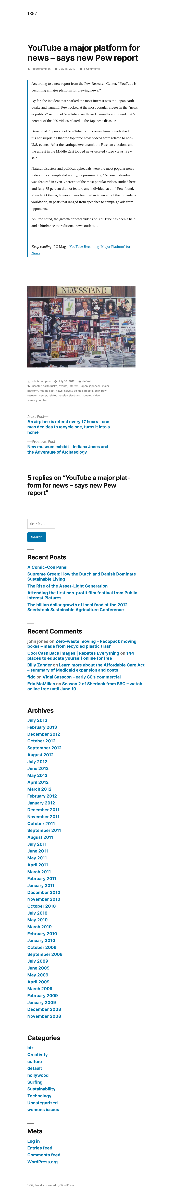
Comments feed (43, 1154)
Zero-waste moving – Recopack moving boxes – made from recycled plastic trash (82, 644)
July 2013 (37, 720)
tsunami (86, 395)
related (52, 395)
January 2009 (41, 1002)
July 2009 (37, 961)
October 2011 (41, 823)
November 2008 (44, 1016)
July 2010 (37, 913)
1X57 (32, 13)
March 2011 (39, 871)
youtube (41, 400)
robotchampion (41, 68)
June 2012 (38, 768)
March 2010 (39, 926)
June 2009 (38, 968)
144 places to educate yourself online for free (80, 656)
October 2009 (41, 947)
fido (31, 676)
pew (97, 390)
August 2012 (40, 754)
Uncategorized (42, 1102)
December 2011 (43, 809)
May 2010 (37, 919)
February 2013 (42, 727)
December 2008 (44, 1009)
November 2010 (43, 899)
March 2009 (39, 988)
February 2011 (41, 878)
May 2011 (37, 857)
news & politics (73, 390)
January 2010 (41, 940)
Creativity (37, 1054)
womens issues (43, 1109)
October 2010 (41, 906)
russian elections (69, 395)
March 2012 (39, 789)
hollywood (38, 1075)
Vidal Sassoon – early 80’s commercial (82, 676)
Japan (84, 386)
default (86, 381)
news (59, 390)
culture (34, 1061)
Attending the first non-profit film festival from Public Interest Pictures (82, 595)
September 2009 (45, 954)
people (88, 390)
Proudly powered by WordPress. (54, 1185)
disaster (36, 386)
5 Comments (92, 68)
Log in (33, 1141)
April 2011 (37, 864)
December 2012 (43, 734)
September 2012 (44, 747)
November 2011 (43, 816)
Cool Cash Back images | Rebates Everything (73, 653)
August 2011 (40, 837)
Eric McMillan (41, 683)
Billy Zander (39, 664)
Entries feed (39, 1147)
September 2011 (44, 830)
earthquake (50, 386)
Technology (39, 1095)
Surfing (35, 1082)
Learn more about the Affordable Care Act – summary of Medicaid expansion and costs (86, 667)
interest (73, 386)
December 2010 (43, 892)
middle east (47, 390)
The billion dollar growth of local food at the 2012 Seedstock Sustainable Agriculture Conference (77, 607)
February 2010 (42, 933)
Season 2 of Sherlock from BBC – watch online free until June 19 (84, 686)
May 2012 (37, 775)
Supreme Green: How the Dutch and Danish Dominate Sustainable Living (81, 576)
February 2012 (42, 796)
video (96, 395)
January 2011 (40, 885)
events (63, 386)
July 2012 (37, 761)
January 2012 (41, 802)
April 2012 (38, 782)
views (31, 400)
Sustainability (41, 1088)
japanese (95, 386)
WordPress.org (42, 1161)
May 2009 (37, 974)
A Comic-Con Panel (47, 567)
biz (30, 1047)
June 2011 (37, 851)
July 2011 (37, 844)
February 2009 (42, 995)
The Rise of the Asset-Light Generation (67, 586)
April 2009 (38, 981)
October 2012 (41, 740)
